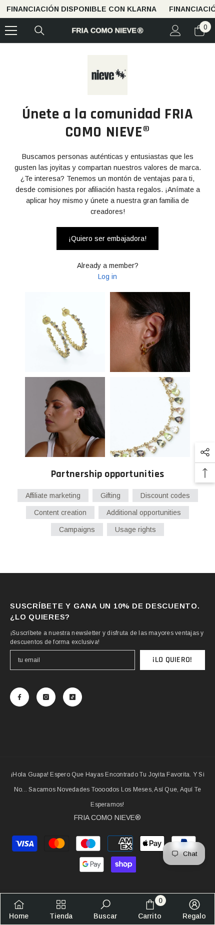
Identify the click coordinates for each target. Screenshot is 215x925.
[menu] (11, 30)
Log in (107, 276)
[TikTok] (72, 697)
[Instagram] (46, 697)
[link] (105, 909)
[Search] (40, 30)
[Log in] (175, 30)
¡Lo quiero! (172, 659)
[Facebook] (19, 697)
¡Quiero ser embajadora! (107, 238)
